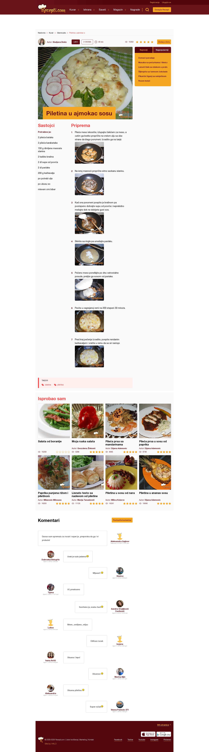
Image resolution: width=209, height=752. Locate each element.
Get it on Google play (164, 734)
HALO (54, 744)
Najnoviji (144, 50)
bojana (120, 644)
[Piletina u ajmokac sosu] (101, 153)
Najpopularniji (162, 50)
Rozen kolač (144, 81)
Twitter (130, 740)
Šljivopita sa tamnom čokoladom (152, 71)
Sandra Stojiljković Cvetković (120, 610)
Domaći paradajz (146, 58)
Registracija (154, 2)
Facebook (118, 740)
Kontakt (91, 740)
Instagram (154, 740)
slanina (48, 385)
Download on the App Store (148, 734)
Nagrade (135, 9)
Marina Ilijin (120, 677)
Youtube (141, 740)
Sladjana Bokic (60, 42)
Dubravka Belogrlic (51, 559)
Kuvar (72, 9)
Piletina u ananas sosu (155, 480)
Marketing (83, 740)
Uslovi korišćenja (72, 740)
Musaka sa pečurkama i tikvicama (152, 62)
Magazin (118, 9)
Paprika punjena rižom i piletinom (54, 480)
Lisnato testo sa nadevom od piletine (88, 480)
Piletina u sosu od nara (121, 480)
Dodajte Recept (162, 9)
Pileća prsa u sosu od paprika (155, 428)
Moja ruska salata (88, 428)
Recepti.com (52, 8)
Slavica (119, 576)
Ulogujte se (166, 2)
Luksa (51, 627)
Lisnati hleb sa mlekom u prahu (152, 67)
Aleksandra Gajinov (120, 541)
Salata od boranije (54, 428)
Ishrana (87, 9)
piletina (60, 385)
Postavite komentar (122, 520)
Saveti (102, 9)
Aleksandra (50, 693)
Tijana (51, 592)
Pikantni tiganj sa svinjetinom (152, 76)
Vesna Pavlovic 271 (120, 710)
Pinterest (167, 740)
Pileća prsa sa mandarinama (121, 428)
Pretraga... (147, 9)
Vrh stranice (163, 725)
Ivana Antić (50, 660)
